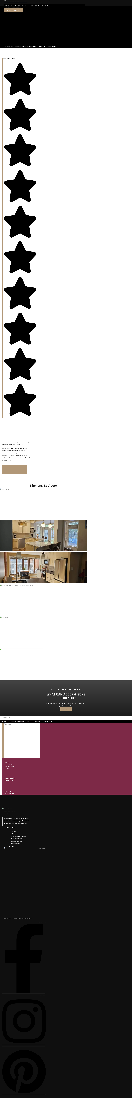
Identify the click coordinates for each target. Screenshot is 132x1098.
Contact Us (52, 47)
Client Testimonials (21, 47)
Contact (38, 6)
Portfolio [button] (8, 6)
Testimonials (29, 6)
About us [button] (45, 6)
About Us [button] (42, 47)
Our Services (19, 6)
